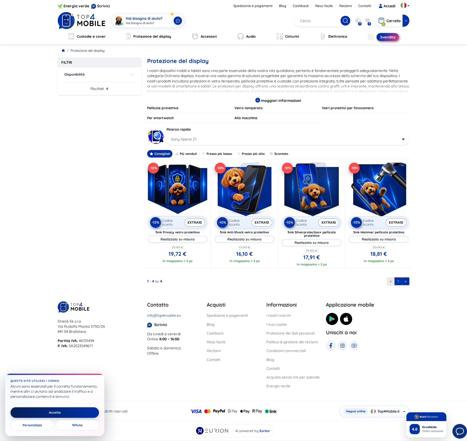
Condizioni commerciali (286, 350)
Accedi (389, 6)
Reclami (345, 6)
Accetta (55, 413)
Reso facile (324, 6)
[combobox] (288, 139)
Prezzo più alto (253, 154)
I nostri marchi (278, 315)
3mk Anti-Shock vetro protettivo (244, 232)
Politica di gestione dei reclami (292, 342)
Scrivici (103, 6)
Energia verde (76, 6)
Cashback (301, 6)
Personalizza (32, 425)
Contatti (364, 6)
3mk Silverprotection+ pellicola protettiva (311, 234)
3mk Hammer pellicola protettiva (378, 232)
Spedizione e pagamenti (252, 6)
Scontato (281, 154)
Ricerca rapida (179, 129)
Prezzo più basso (219, 154)
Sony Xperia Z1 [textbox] (184, 139)
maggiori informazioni (280, 100)
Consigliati (162, 154)
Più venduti (188, 154)
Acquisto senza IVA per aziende (293, 377)
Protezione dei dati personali (290, 333)
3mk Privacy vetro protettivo (177, 232)
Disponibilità (74, 74)
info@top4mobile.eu (164, 315)
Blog (282, 6)
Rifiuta (77, 425)
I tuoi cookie (276, 324)
